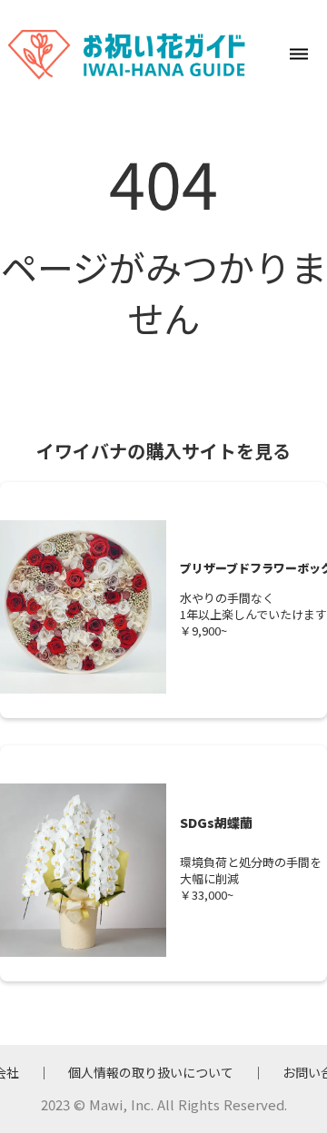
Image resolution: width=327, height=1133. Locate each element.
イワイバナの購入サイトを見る (163, 451)
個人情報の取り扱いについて (150, 1072)
